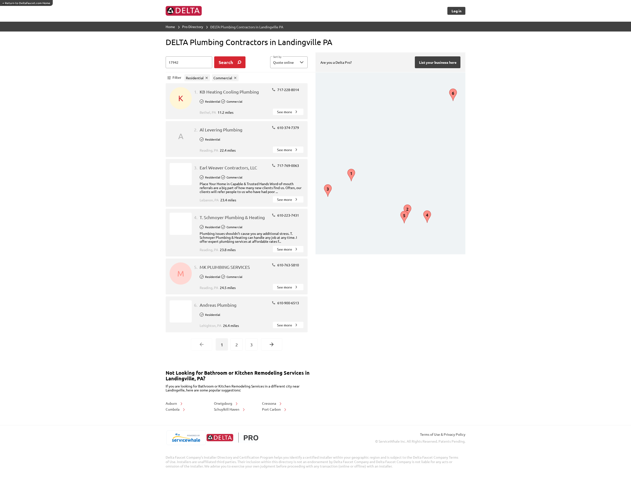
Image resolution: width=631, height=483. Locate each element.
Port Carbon (271, 409)
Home (170, 26)
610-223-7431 (288, 215)
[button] (289, 62)
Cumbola (173, 409)
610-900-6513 (288, 303)
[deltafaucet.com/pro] (232, 438)
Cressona (269, 403)
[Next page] (271, 344)
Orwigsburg (223, 403)
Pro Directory (192, 26)
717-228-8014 (288, 89)
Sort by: (277, 57)
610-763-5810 (288, 265)
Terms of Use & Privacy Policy (442, 434)
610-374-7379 (288, 127)
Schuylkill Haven (227, 409)
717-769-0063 (288, 165)
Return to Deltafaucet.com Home (26, 3)
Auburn (172, 403)
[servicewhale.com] (186, 437)
